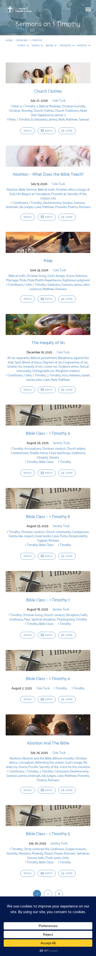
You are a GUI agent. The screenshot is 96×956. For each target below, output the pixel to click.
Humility (12, 853)
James (53, 119)
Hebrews (74, 375)
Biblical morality (63, 758)
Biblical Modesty (50, 106)
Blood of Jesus (31, 362)
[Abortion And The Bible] (48, 732)
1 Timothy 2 (30, 106)
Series (36, 46)
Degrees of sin (52, 362)
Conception (25, 762)
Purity (63, 536)
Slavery (54, 457)
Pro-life (33, 767)
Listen (68, 131)
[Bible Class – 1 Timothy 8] (48, 506)
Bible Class (46, 462)
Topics (22, 46)
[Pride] (48, 250)
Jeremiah (12, 207)
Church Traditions (67, 110)
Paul (27, 619)
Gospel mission (75, 849)
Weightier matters (67, 371)
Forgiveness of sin (75, 362)
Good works (43, 536)
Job (21, 207)
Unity (65, 858)
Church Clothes (48, 91)
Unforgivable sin (43, 371)
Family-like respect (21, 536)
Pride (48, 261)
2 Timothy (54, 375)
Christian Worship (20, 110)
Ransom (69, 853)
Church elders (76, 448)
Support (42, 540)
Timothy (81, 619)
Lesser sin (50, 366)
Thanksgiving (66, 619)
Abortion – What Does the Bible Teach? (48, 174)
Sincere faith (35, 858)
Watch (48, 131)
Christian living (36, 276)
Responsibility (78, 536)
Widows (53, 540)
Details (28, 131)
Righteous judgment (76, 280)
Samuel (84, 119)
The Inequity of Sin (48, 343)
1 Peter (11, 119)
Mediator (25, 853)
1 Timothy (36, 40)
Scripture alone (68, 366)
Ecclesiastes (39, 119)
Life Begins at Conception (33, 194)
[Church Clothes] (48, 80)
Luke (38, 207)
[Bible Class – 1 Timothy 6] (48, 668)
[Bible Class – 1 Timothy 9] (48, 422)
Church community (58, 532)
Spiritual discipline (43, 619)
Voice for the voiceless (75, 767)
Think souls (53, 858)
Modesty (37, 853)
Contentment (20, 453)
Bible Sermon (28, 189)
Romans (84, 207)
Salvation (83, 853)
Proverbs (61, 207)
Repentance (53, 280)
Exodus (67, 203)
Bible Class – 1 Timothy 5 (48, 834)
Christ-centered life (36, 849)
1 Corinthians (19, 203)
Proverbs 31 (58, 194)
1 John (28, 284)
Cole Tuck (58, 100)
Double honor (39, 453)
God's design (56, 276)
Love (55, 536)
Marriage (12, 280)
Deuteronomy (52, 203)
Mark (61, 119)
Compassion (80, 532)
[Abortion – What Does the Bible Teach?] (48, 163)
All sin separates (18, 358)
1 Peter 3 (16, 106)
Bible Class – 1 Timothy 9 (48, 433)
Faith (83, 615)
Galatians (53, 284)
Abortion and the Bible (36, 758)
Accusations (32, 448)
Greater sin (14, 366)
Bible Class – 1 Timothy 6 (48, 679)
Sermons (21, 40)
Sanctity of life (76, 194)
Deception (72, 615)
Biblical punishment (44, 358)
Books (50, 46)
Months (82, 46)
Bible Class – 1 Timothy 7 (48, 600)
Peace (49, 853)
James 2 (60, 115)
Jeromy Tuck (61, 443)
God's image (73, 762)
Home (9, 40)
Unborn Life (48, 198)
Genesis (79, 203)
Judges (28, 207)
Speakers (66, 46)
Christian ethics (66, 189)
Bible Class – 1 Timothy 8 (48, 517)
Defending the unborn (49, 762)
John (86, 284)
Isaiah (86, 375)
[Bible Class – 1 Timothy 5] (48, 823)
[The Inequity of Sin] (48, 332)
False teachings (59, 453)
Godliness (78, 453)
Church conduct (54, 615)
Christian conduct (53, 448)
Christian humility (73, 106)
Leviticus (35, 289)
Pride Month (36, 280)
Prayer (58, 853)
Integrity (42, 457)
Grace (70, 276)
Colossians (61, 771)
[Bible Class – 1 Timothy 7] (48, 589)
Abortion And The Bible (48, 743)
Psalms (73, 207)
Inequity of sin (32, 366)
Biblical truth (46, 189)
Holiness (81, 276)
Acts (65, 375)
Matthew (72, 119)
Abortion (12, 189)
